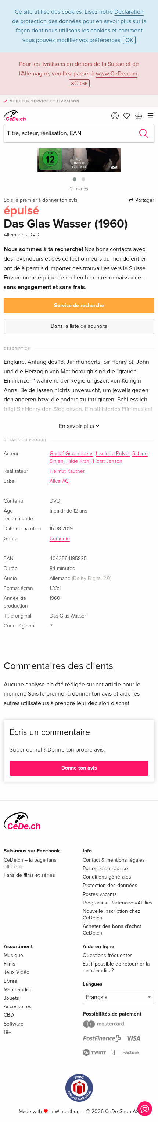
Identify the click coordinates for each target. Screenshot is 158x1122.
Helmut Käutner (67, 471)
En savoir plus (77, 426)
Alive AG (59, 481)
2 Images (79, 189)
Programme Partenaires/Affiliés (117, 903)
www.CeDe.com (116, 73)
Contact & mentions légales (114, 860)
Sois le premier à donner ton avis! (41, 200)
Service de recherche (79, 305)
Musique (13, 955)
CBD (9, 1015)
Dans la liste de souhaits (79, 326)
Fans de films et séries (29, 875)
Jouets (11, 998)
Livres (10, 981)
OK (129, 40)
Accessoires (18, 1006)
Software (14, 1024)
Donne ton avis (79, 768)
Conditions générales (107, 877)
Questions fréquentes (108, 955)
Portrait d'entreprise (105, 868)
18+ (7, 1032)
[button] (74, 179)
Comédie (60, 538)
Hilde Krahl (78, 461)
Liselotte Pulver (113, 453)
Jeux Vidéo (16, 972)
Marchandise (18, 989)
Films (9, 964)
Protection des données (110, 885)
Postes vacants (100, 894)
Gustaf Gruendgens (71, 453)
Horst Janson (107, 461)
